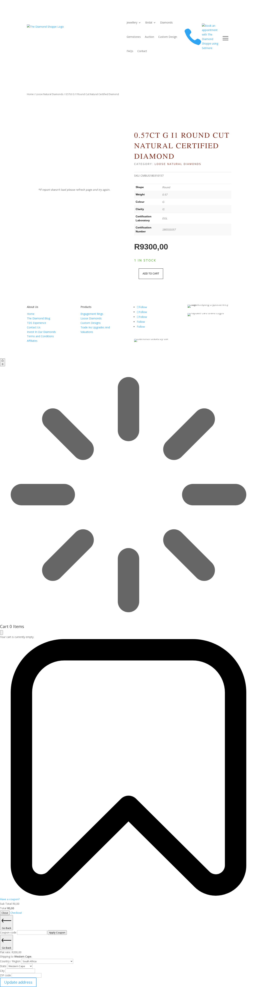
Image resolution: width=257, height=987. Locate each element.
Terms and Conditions (40, 336)
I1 (163, 209)
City (2, 971)
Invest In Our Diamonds (41, 332)
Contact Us (33, 327)
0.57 (165, 194)
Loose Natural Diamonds (49, 94)
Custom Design (167, 37)
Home (30, 94)
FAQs (130, 51)
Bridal (148, 22)
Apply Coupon (57, 932)
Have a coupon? (10, 899)
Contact (142, 51)
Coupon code (8, 932)
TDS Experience (36, 323)
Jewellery (132, 22)
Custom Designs (91, 323)
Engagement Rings (92, 314)
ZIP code (6, 975)
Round (166, 187)
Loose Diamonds (91, 318)
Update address (18, 982)
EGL (165, 218)
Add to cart (151, 273)
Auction (149, 37)
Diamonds (166, 22)
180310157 (169, 229)
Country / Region (10, 961)
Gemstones (134, 37)
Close (5, 912)
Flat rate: (10, 952)
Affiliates (32, 340)
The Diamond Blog (38, 318)
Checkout (16, 912)
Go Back (6, 928)
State (3, 966)
